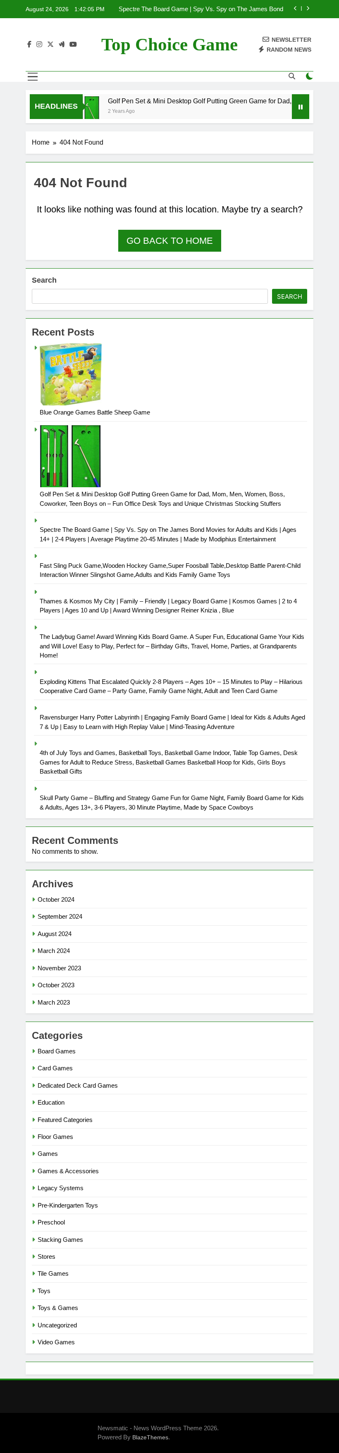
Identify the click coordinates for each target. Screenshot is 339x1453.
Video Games (56, 1342)
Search (44, 280)
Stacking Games (60, 1239)
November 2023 (59, 968)
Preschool (51, 1222)
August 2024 (55, 933)
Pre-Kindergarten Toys (68, 1205)
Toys (44, 1290)
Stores (46, 1256)
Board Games (57, 1051)
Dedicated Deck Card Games (78, 1085)
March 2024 (54, 950)
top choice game (169, 44)
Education (51, 1102)
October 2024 (56, 899)
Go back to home (170, 241)
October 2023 (56, 985)
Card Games (55, 1068)
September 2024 (60, 916)
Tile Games (53, 1273)
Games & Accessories (68, 1170)
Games (48, 1153)
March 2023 (54, 1002)
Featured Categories (65, 1119)
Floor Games (55, 1136)
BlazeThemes (150, 1437)
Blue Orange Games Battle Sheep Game (95, 412)
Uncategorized (57, 1325)
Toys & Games (58, 1307)
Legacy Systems (61, 1187)
